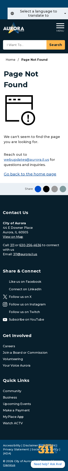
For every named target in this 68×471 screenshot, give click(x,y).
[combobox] (38, 13)
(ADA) (7, 453)
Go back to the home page (30, 174)
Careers (9, 346)
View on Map (13, 237)
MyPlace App (13, 417)
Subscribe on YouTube (26, 319)
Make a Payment (16, 410)
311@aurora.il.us (25, 254)
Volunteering (13, 359)
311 (12, 245)
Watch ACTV (13, 423)
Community (12, 391)
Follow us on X (20, 297)
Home (10, 60)
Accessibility (12, 445)
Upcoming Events (17, 404)
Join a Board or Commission (25, 352)
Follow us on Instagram (27, 304)
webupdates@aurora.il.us (26, 160)
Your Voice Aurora (16, 365)
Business (10, 397)
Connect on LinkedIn (25, 289)
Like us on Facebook (25, 281)
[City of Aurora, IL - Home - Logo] (13, 27)
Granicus (9, 465)
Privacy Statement (16, 449)
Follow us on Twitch (24, 312)
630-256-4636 (30, 245)
